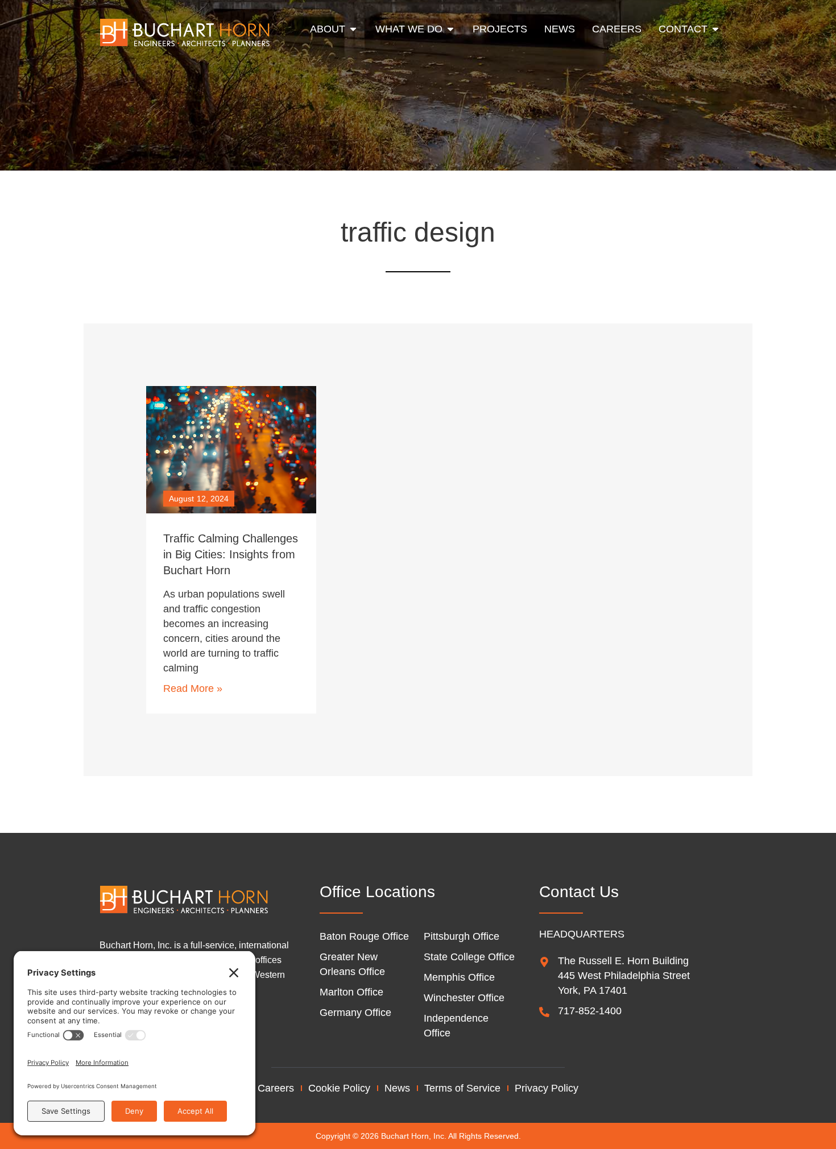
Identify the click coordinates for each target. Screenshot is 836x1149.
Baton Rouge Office (364, 936)
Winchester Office (464, 997)
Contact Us (579, 892)
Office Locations (377, 892)
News (397, 1088)
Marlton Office (351, 992)
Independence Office (456, 1026)
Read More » (192, 688)
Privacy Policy (546, 1088)
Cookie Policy (339, 1088)
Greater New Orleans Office (352, 964)
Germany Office (355, 1012)
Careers (276, 1088)
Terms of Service (462, 1088)
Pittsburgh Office (461, 936)
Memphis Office (459, 977)
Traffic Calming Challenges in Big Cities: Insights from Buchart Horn (230, 554)
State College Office (469, 957)
